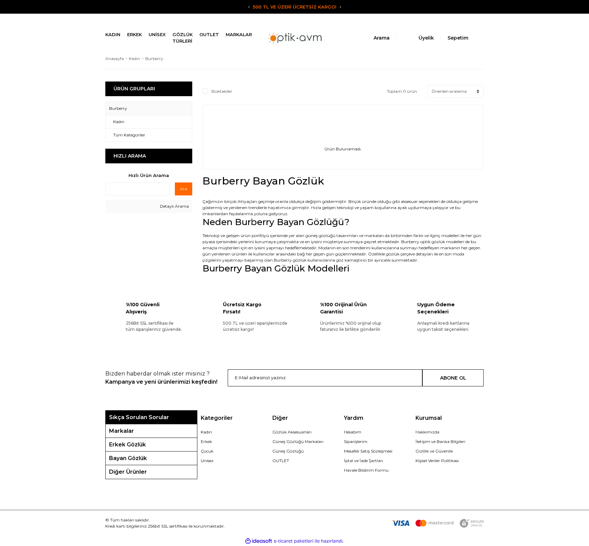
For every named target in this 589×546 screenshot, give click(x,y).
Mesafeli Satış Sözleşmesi (368, 451)
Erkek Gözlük (127, 444)
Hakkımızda (427, 431)
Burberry (154, 58)
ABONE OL (453, 378)
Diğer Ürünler (128, 472)
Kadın (206, 431)
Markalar (121, 431)
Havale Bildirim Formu (366, 470)
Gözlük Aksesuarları (292, 431)
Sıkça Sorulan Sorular (139, 417)
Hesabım (352, 431)
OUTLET (280, 460)
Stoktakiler (221, 91)
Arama (382, 38)
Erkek (206, 441)
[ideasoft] (258, 541)
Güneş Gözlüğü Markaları (297, 441)
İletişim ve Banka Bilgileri (440, 441)
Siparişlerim (355, 441)
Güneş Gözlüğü (288, 451)
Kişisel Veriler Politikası (437, 460)
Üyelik (426, 38)
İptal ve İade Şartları (363, 460)
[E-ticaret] (294, 541)
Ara (183, 188)
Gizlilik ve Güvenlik (434, 451)
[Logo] (294, 38)
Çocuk (207, 451)
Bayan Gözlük (128, 458)
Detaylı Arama (174, 206)
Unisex (207, 460)
